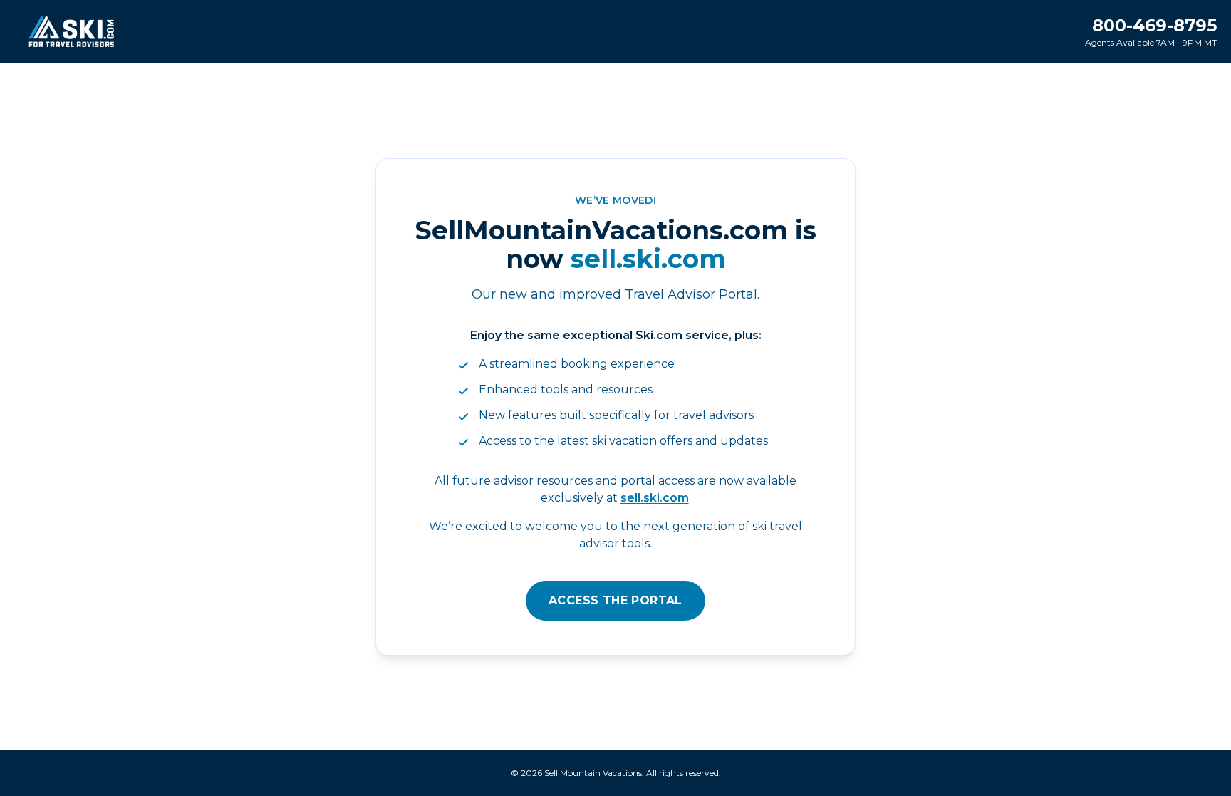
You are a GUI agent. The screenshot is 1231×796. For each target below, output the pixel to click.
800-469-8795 (1154, 25)
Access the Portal (615, 600)
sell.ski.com (654, 498)
